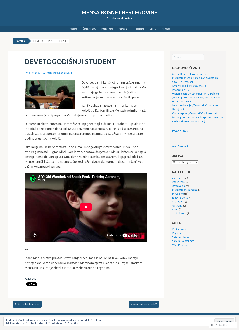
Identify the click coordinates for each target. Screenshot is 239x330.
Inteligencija (107, 29)
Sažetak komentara (183, 241)
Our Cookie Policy (71, 323)
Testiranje (139, 29)
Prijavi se (177, 233)
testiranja (177, 205)
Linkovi (153, 29)
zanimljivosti (65, 73)
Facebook (180, 130)
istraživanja (178, 186)
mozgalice (178, 193)
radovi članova (180, 197)
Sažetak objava (180, 237)
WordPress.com (180, 245)
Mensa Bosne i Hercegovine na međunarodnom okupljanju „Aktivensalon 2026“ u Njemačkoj (195, 78)
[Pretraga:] (188, 57)
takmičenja (178, 201)
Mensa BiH (124, 29)
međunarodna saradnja (185, 189)
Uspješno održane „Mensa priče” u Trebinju (195, 93)
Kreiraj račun (179, 229)
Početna (73, 29)
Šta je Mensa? (89, 29)
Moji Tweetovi (180, 146)
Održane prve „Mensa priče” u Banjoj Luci (194, 113)
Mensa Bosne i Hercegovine (119, 12)
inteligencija (52, 73)
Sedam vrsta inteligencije (27, 304)
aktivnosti (177, 178)
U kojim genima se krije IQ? (144, 304)
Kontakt (166, 29)
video (175, 209)
